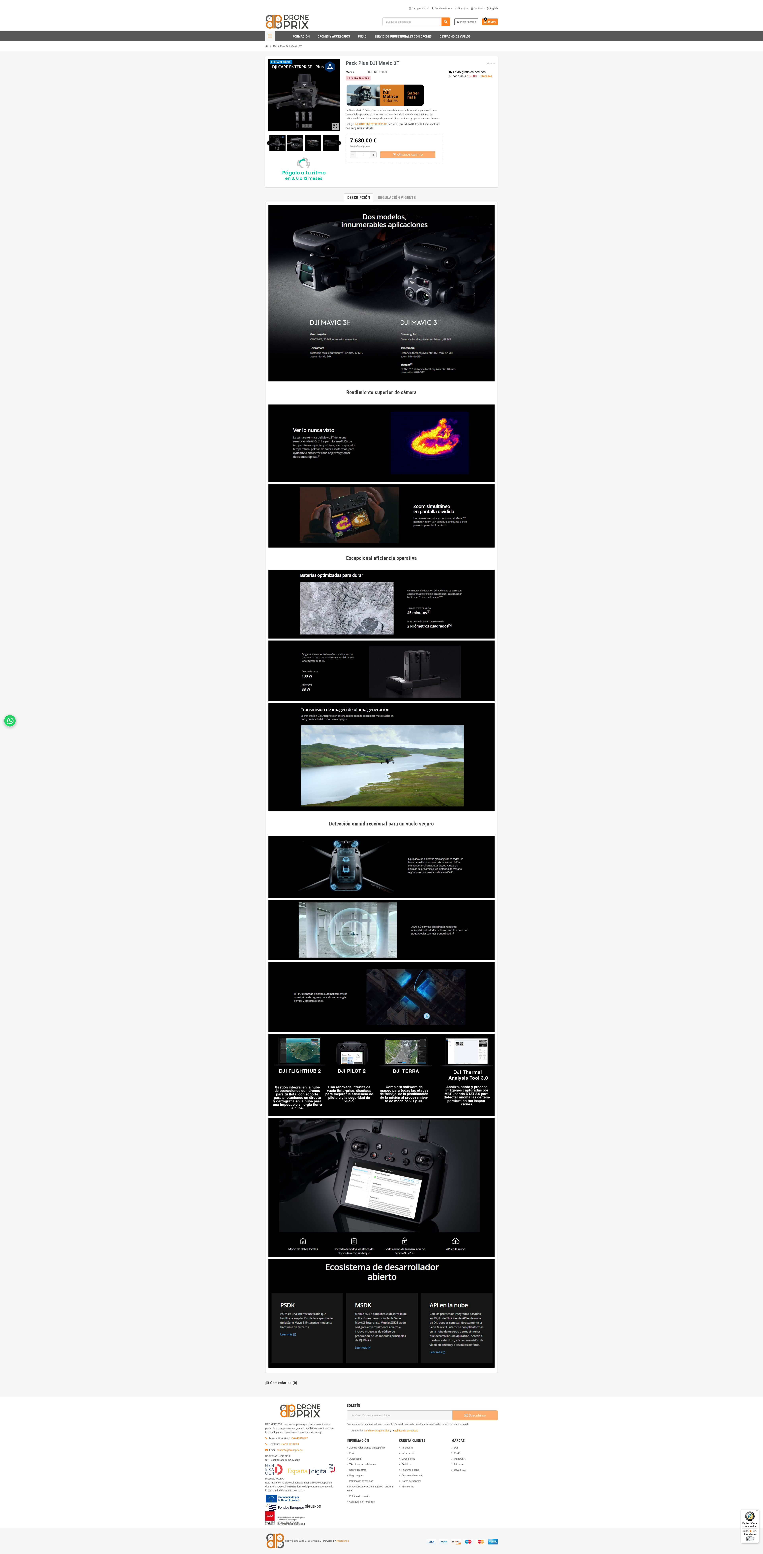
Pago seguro (356, 1475)
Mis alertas (408, 1486)
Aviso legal (355, 1458)
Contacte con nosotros (362, 1501)
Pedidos (406, 1464)
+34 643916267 (299, 1438)
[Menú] (756, 1511)
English (492, 8)
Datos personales (411, 1480)
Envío (352, 1453)
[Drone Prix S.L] (287, 21)
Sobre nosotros (357, 1469)
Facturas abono (410, 1469)
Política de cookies (360, 1496)
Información (408, 1453)
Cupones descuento (413, 1475)
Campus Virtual (419, 8)
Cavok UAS (460, 1469)
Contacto (478, 8)
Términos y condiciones (362, 1464)
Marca (350, 72)
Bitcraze (458, 1464)
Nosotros (461, 8)
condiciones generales (376, 1430)
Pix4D (457, 1453)
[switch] (750, 1539)
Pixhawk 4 (460, 1458)
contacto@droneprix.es (290, 1450)
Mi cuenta (407, 1447)
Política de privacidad (361, 1480)
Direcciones (408, 1458)
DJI (456, 1447)
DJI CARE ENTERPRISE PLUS (370, 124)
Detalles (486, 76)
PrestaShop (342, 1540)
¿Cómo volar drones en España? (367, 1447)
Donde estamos (441, 8)
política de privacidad (406, 1430)
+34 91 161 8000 (289, 1444)
